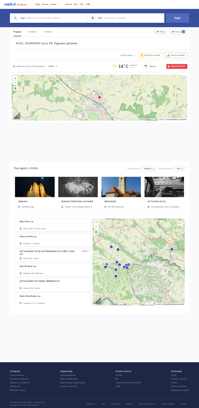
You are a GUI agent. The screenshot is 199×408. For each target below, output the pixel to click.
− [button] (15, 82)
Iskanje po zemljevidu (20, 382)
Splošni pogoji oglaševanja (72, 382)
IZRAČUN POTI (178, 66)
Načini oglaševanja (68, 378)
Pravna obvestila (178, 386)
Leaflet (161, 119)
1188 (88, 4)
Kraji (103, 404)
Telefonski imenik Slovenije (128, 382)
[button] (15, 88)
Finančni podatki (177, 55)
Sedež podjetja (126, 55)
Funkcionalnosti (17, 375)
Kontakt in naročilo (68, 386)
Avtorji (174, 382)
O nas (174, 375)
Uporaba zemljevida (19, 378)
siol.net (68, 4)
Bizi (75, 4)
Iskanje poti (15, 386)
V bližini (47, 31)
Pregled (17, 31)
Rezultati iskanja (17, 390)
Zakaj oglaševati (67, 375)
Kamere (153, 66)
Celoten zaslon (185, 77)
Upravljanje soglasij (180, 390)
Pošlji (162, 31)
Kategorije (115, 404)
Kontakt (129, 404)
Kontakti (32, 31)
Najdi (177, 18)
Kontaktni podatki (152, 55)
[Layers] (16, 115)
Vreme (54, 4)
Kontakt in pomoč (179, 378)
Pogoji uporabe (168, 404)
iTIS (81, 4)
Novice (45, 4)
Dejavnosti (90, 404)
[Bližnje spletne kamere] (145, 66)
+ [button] (15, 78)
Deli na (178, 31)
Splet (37, 4)
